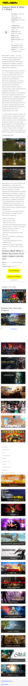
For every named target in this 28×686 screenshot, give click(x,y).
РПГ (3, 452)
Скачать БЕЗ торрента (14, 276)
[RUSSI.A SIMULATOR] (13, 583)
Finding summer (13, 485)
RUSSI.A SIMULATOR (13, 587)
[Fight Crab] (13, 568)
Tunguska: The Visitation (13, 646)
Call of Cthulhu (13, 660)
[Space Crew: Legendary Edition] (13, 612)
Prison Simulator (13, 602)
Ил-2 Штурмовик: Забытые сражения (13, 543)
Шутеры (4, 447)
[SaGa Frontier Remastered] (13, 319)
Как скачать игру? (8, 472)
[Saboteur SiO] (13, 524)
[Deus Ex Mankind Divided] (13, 363)
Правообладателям (6, 681)
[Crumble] (13, 421)
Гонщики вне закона (13, 500)
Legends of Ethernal (13, 631)
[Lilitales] (13, 407)
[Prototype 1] (13, 554)
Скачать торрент (14, 270)
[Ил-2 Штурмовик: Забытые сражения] (13, 539)
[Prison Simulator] (13, 597)
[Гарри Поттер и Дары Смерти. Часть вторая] (13, 392)
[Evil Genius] (13, 334)
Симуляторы (6, 467)
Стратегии (5, 450)
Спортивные (6, 455)
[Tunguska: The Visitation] (13, 641)
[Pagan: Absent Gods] (13, 348)
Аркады (4, 458)
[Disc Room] (13, 510)
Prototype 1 (13, 558)
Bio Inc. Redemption (13, 675)
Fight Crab (13, 573)
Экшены (5, 470)
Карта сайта (4, 684)
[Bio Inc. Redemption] (13, 670)
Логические (6, 461)
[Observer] (13, 378)
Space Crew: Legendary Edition (13, 616)
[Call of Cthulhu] (13, 656)
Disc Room (13, 514)
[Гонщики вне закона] (13, 495)
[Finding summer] (13, 481)
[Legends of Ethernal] (13, 627)
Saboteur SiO (13, 529)
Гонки (4, 464)
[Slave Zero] (13, 436)
